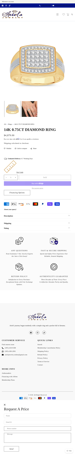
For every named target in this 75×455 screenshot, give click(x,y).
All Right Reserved (40, 395)
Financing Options (17, 192)
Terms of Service (43, 361)
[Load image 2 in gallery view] (29, 109)
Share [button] (35, 148)
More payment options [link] (37, 188)
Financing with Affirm (9, 376)
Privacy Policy (43, 358)
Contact (40, 365)
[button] (57, 14)
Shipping (7, 143)
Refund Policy (43, 355)
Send (11, 449)
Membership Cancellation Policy (49, 348)
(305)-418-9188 (9, 348)
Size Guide (19, 172)
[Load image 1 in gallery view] (12, 109)
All (5, 124)
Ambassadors (6, 373)
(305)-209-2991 (9, 351)
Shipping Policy (43, 351)
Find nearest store (8, 344)
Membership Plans (8, 380)
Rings (10, 124)
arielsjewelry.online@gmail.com (14, 355)
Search (40, 344)
